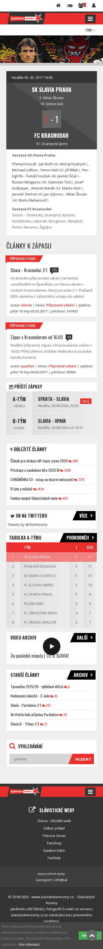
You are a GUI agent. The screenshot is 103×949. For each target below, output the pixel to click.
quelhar (27, 366)
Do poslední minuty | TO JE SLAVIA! (40, 655)
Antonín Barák (43, 188)
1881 (75, 461)
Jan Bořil (45, 163)
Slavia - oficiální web (54, 820)
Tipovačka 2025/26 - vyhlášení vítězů (36, 686)
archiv (81, 675)
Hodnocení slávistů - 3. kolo (29, 696)
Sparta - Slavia (53, 399)
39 (69, 336)
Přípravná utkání (22, 258)
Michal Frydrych (73, 163)
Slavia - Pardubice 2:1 (25, 705)
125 (54, 269)
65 (56, 696)
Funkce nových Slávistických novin (34, 498)
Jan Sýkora (53, 194)
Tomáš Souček (38, 176)
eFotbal (61, 879)
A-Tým (19, 399)
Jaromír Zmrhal (24, 194)
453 (65, 498)
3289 (67, 470)
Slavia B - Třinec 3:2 (24, 724)
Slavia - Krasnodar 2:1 (28, 270)
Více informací (29, 945)
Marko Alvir (71, 188)
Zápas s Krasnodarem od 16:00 (36, 337)
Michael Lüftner (25, 170)
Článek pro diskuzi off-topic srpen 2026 (39, 461)
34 (65, 714)
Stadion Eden (54, 850)
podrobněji (77, 537)
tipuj (85, 401)
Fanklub (54, 857)
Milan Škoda (53, 97)
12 (45, 724)
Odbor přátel (54, 828)
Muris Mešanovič (33, 200)
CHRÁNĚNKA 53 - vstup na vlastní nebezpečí (41, 479)
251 (48, 705)
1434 (40, 489)
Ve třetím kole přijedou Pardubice (34, 714)
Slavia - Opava (52, 421)
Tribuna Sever (54, 835)
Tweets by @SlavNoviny (28, 524)
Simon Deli (54, 103)
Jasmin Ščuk (67, 176)
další (82, 637)
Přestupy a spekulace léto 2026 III (34, 470)
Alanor (26, 305)
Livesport (43, 879)
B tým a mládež (21, 489)
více (83, 515)
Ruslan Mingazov (26, 182)
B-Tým (19, 421)
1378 (80, 479)
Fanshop (54, 843)
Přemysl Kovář (24, 163)
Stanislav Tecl (59, 182)
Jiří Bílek (71, 170)
